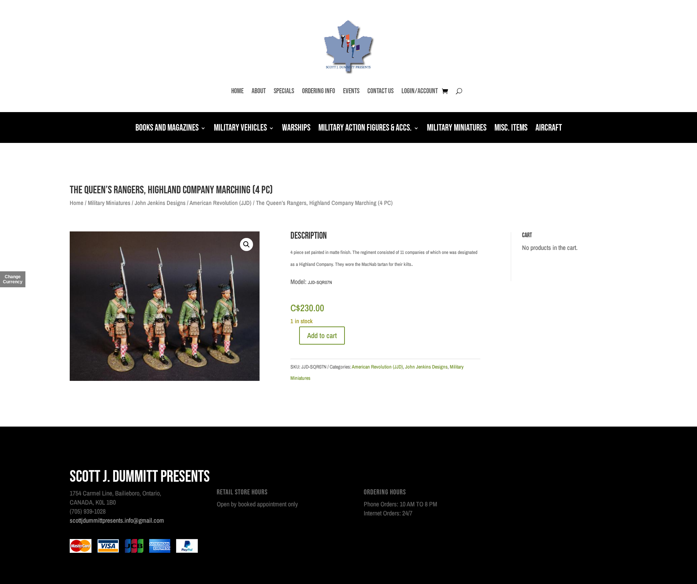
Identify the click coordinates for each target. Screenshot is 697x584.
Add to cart (322, 335)
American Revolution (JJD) (220, 203)
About (259, 91)
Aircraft (548, 128)
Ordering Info (318, 91)
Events (351, 91)
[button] (246, 244)
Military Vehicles (240, 128)
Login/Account (420, 91)
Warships (296, 128)
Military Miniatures (456, 128)
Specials (284, 91)
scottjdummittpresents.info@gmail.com (117, 520)
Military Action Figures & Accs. (365, 128)
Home (237, 91)
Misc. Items (510, 128)
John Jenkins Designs (160, 203)
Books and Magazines (167, 128)
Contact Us (380, 91)
